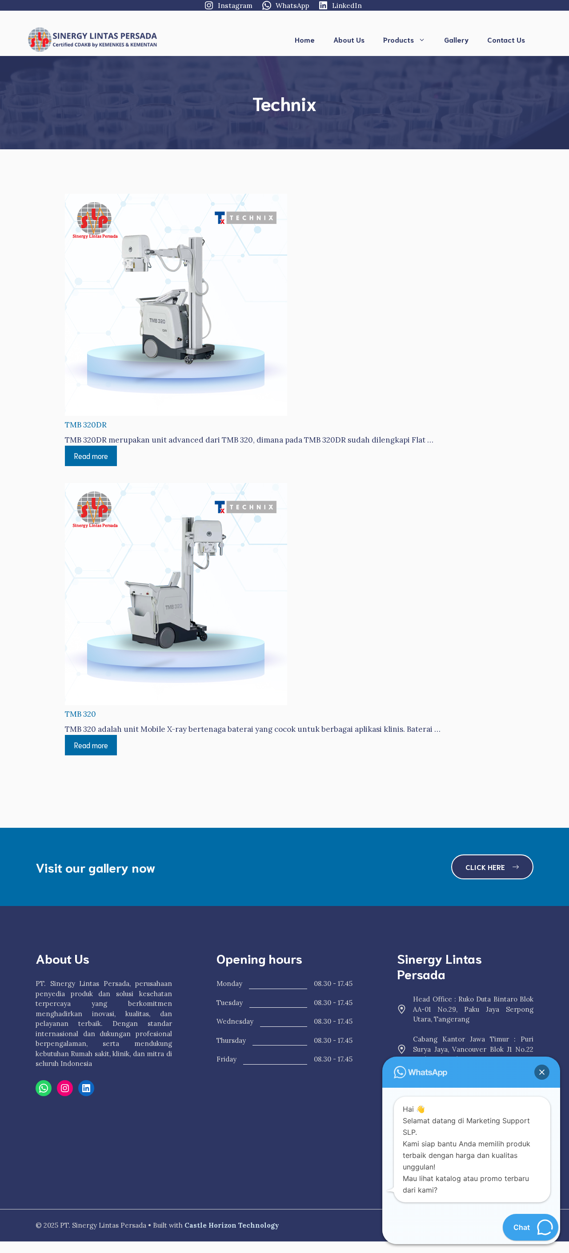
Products (398, 39)
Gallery (456, 39)
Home (305, 39)
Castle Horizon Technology (231, 1225)
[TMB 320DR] (176, 306)
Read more (91, 455)
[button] (541, 1072)
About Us (349, 39)
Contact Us (506, 39)
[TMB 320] (176, 596)
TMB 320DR (86, 425)
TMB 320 (80, 714)
